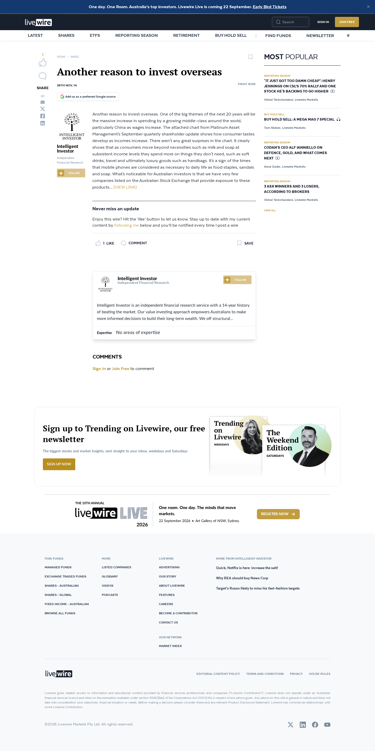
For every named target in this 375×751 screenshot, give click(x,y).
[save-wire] (250, 59)
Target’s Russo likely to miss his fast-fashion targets (258, 588)
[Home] (38, 22)
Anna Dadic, (272, 166)
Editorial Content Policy (218, 674)
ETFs (95, 35)
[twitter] (42, 108)
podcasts (110, 595)
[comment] (42, 76)
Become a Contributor (178, 613)
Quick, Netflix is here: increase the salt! (247, 568)
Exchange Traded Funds (65, 576)
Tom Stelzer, (272, 128)
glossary (110, 576)
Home (61, 56)
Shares (66, 35)
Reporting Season (136, 35)
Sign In (323, 22)
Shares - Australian (62, 585)
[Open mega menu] (348, 35)
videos (107, 585)
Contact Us (168, 622)
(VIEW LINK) (125, 187)
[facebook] (42, 116)
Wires (74, 56)
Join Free (347, 22)
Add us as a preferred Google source (90, 96)
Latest (35, 35)
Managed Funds (58, 567)
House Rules (319, 674)
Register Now (275, 514)
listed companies (116, 567)
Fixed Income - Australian (67, 604)
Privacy (296, 674)
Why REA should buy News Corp (242, 578)
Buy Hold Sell (231, 35)
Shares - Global (58, 595)
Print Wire (247, 84)
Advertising (169, 567)
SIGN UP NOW (59, 464)
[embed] (43, 96)
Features (166, 595)
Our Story (167, 576)
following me (126, 225)
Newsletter (320, 35)
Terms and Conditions (265, 674)
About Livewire (172, 585)
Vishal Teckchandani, (279, 99)
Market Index (170, 646)
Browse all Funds (60, 613)
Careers (166, 604)
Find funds (278, 35)
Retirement (186, 35)
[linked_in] (42, 123)
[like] (42, 62)
